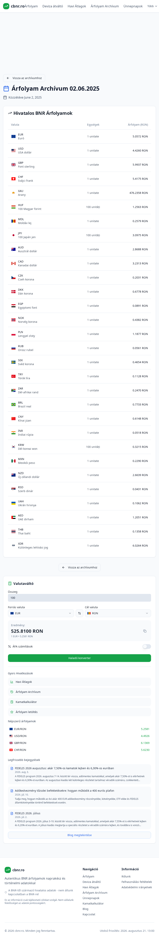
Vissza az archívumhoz (27, 78)
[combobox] (41, 613)
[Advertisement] (79, 42)
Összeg (12, 592)
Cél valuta (91, 607)
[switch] (147, 646)
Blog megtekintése (79, 835)
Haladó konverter (79, 658)
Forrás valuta (16, 607)
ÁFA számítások (23, 646)
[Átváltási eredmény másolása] (145, 631)
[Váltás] (79, 613)
